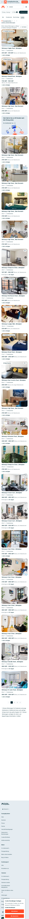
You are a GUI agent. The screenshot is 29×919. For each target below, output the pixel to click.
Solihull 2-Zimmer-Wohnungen (8, 22)
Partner (3, 826)
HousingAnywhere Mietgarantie (5, 886)
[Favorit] (26, 89)
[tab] (3, 17)
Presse (3, 823)
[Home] (3, 7)
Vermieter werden (5, 882)
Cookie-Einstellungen (10, 907)
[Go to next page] (20, 702)
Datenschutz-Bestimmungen (4, 833)
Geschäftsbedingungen (7, 829)
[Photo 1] (12, 45)
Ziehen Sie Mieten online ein (7, 891)
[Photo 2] (13, 45)
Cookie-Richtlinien (5, 837)
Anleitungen (4, 895)
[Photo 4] (15, 45)
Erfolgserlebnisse (5, 898)
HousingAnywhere (7, 20)
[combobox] (15, 7)
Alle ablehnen (14, 911)
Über (2, 817)
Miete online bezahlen (6, 854)
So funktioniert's (5, 848)
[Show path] (14, 20)
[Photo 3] (14, 45)
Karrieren (3, 820)
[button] (6, 12)
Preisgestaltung (5, 851)
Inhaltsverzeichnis (5, 840)
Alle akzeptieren (14, 916)
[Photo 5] (16, 45)
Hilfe (2, 865)
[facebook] (2, 912)
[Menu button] (26, 6)
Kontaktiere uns (5, 868)
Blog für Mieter (5, 857)
